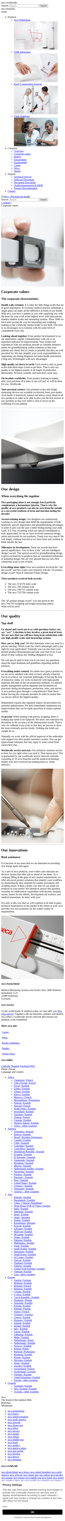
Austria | (22, 1280)
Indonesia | (23, 1211)
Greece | (22, 1317)
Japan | (22, 1217)
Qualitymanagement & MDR (28, 185)
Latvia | (22, 1331)
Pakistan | (23, 1240)
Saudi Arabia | (25, 1248)
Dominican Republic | (29, 1151)
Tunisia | (22, 1117)
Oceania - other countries (26, 1391)
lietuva (13, 1456)
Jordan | (22, 1220)
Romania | (23, 1354)
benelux (14, 1454)
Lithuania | (23, 1334)
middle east (16, 1439)
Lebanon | (23, 1228)
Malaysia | (23, 1231)
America (12, 1128)
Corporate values (22, 154)
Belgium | (23, 1283)
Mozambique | (27, 1100)
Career (17, 165)
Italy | (21, 1328)
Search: (5, 5)
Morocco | (23, 1097)
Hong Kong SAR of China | (32, 1206)
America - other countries (26, 1191)
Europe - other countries (26, 1380)
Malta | (21, 1337)
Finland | (22, 1308)
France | (21, 1311)
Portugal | (24, 1351)
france (13, 1414)
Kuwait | (22, 1226)
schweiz (14, 1422)
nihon (13, 1428)
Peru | (21, 1180)
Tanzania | (23, 1114)
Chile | (21, 1143)
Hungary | (23, 1320)
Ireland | (22, 1326)
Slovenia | (23, 1360)
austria (13, 1434)
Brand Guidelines (11, 1043)
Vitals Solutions (22, 116)
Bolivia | (22, 1134)
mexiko (56, 1475)
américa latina (17, 1448)
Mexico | (22, 1166)
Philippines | (24, 1243)
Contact (11, 191)
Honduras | (23, 1163)
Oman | (21, 1237)
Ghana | (22, 1091)
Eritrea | (22, 1088)
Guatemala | (24, 1160)
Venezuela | (24, 1188)
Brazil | (28, 1137)
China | (28, 1203)
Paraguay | (23, 1177)
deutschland (16, 1411)
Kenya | (22, 1094)
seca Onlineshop (22, 20)
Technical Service (23, 176)
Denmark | (23, 1300)
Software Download (24, 179)
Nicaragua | (24, 1171)
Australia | (23, 1386)
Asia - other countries (24, 1274)
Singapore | (23, 1251)
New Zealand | (25, 1388)
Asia (10, 1194)
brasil (13, 1442)
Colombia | (23, 1146)
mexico (14, 1431)
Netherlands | (24, 1340)
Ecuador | (23, 1154)
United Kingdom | (27, 1377)
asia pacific (16, 1451)
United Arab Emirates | (29, 1268)
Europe (11, 1277)
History (17, 156)
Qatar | (21, 1246)
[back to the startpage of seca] (15, 196)
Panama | (22, 1174)
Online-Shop (8, 1053)
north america (17, 1419)
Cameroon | (23, 1080)
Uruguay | (23, 1186)
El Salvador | (24, 1157)
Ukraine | (23, 1374)
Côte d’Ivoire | (25, 1083)
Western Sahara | (26, 1123)
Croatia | (22, 1291)
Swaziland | (24, 1111)
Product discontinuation (25, 188)
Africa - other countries (25, 1126)
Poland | (21, 1348)
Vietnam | (23, 1271)
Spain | (21, 1363)
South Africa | (25, 1108)
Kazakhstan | (24, 1223)
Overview (19, 151)
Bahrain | (22, 1197)
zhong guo (15, 1425)
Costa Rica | (24, 1148)
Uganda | (22, 1120)
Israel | (21, 1214)
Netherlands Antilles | (28, 1168)
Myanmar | (23, 1234)
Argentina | (23, 1131)
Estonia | (22, 1306)
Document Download (24, 182)
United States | (25, 1183)
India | (21, 1208)
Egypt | (21, 1086)
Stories (17, 171)
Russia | (22, 1357)
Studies (6, 1048)
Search (43, 6)
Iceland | (22, 1323)
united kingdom (18, 1416)
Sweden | (22, 1366)
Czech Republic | (26, 1297)
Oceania (12, 1383)
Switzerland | (24, 1368)
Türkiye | (22, 1266)
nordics (14, 1445)
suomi (58, 1478)
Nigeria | (22, 1103)
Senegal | (22, 1106)
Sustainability (20, 162)
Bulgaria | (23, 1288)
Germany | (23, 1314)
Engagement (20, 159)
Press (5, 1037)
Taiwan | (22, 1260)
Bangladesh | (24, 1200)
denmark (14, 1459)
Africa (11, 1077)
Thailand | (23, 1263)
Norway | (22, 1346)
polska (13, 1436)
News (17, 168)
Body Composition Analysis (28, 84)
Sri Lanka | (23, 1257)
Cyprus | (22, 1294)
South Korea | (25, 1254)
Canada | (22, 1140)
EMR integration (22, 52)
